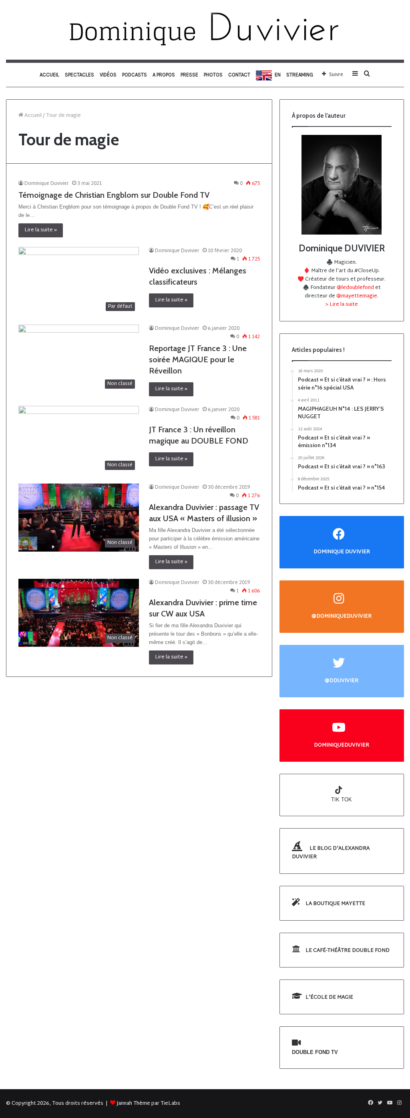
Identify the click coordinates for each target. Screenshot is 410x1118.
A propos (164, 75)
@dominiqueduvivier (342, 616)
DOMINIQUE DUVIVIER (342, 551)
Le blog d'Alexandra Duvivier (331, 853)
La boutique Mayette (334, 904)
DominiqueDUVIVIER (341, 745)
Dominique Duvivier (46, 183)
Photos (213, 75)
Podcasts (134, 75)
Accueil (49, 75)
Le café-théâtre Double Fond (347, 950)
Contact (239, 75)
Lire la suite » (40, 230)
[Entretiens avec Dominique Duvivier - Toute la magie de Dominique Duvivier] (205, 30)
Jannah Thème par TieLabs (148, 1103)
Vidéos (108, 75)
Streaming (299, 75)
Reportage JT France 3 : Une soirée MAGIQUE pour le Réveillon (198, 359)
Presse (189, 75)
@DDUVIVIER (341, 680)
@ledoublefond (356, 288)
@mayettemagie (356, 296)
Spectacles (79, 75)
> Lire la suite (341, 304)
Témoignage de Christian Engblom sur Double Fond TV (113, 195)
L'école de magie (328, 997)
